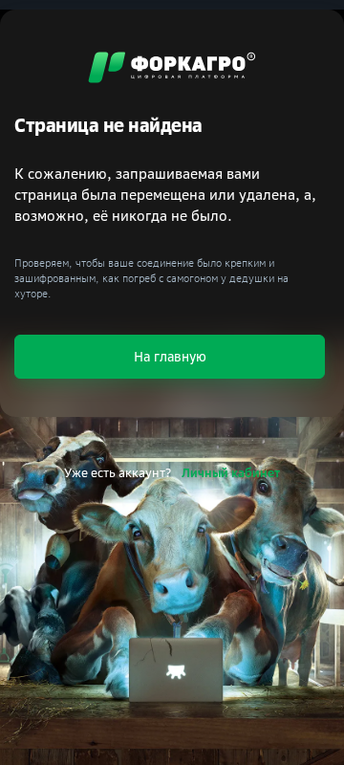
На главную (170, 356)
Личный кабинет (231, 472)
